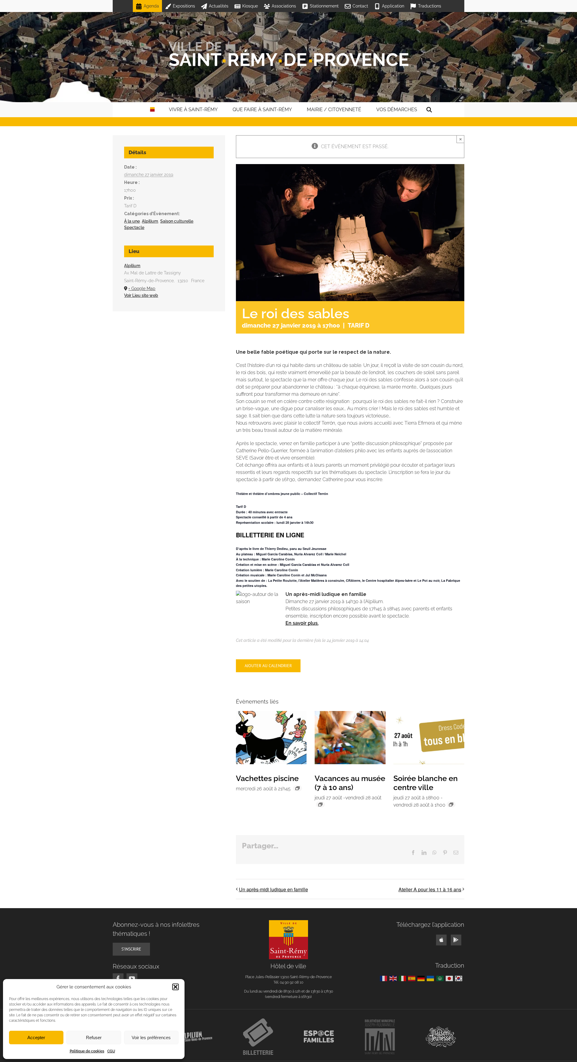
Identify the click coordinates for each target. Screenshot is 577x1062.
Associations (284, 6)
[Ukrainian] (431, 978)
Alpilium (150, 221)
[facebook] (118, 978)
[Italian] (403, 978)
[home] (152, 109)
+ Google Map (141, 288)
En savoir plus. (302, 623)
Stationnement (324, 6)
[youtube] (132, 978)
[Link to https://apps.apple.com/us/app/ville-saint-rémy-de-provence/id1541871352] (441, 940)
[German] (422, 978)
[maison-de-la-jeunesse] (441, 1028)
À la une (132, 221)
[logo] (288, 922)
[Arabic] (441, 978)
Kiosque (250, 6)
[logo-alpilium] (197, 1033)
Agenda (151, 6)
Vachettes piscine (267, 778)
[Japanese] (450, 978)
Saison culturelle (176, 221)
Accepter (36, 1037)
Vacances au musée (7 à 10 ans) (350, 783)
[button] (175, 987)
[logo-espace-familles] (319, 1033)
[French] (384, 978)
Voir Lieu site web (141, 295)
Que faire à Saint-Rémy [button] (262, 109)
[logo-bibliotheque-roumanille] (380, 1021)
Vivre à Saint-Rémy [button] (193, 109)
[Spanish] (412, 978)
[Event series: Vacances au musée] (320, 804)
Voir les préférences (151, 1037)
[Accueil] (288, 54)
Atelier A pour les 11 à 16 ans (429, 889)
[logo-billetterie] (258, 1021)
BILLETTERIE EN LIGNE (270, 534)
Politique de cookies (87, 1051)
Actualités (218, 6)
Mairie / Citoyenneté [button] (334, 109)
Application (393, 6)
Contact (360, 6)
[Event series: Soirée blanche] (451, 804)
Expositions (184, 6)
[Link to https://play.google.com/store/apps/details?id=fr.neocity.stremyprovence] (456, 940)
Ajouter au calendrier (268, 665)
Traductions (429, 6)
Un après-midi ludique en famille (273, 889)
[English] (394, 978)
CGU (111, 1051)
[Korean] (459, 978)
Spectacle (134, 227)
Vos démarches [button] (396, 109)
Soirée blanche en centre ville (425, 783)
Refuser (94, 1037)
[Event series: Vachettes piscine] (297, 788)
